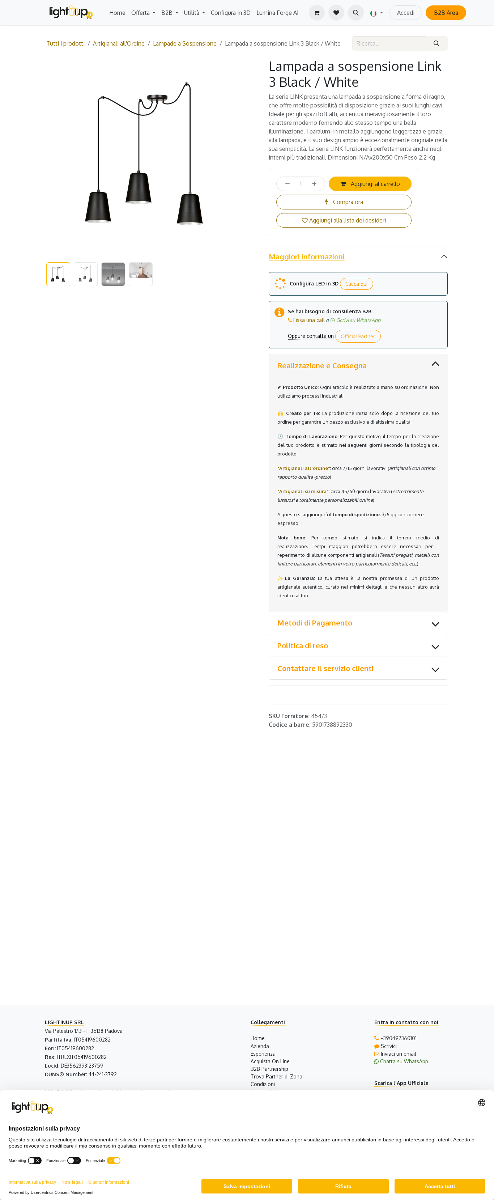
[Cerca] (437, 43)
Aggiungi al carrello (374, 183)
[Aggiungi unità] (316, 184)
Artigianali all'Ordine (119, 43)
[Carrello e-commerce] (317, 13)
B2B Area (446, 12)
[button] (356, 13)
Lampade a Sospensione (185, 43)
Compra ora (347, 201)
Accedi (405, 12)
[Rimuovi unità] (285, 184)
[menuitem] (117, 12)
